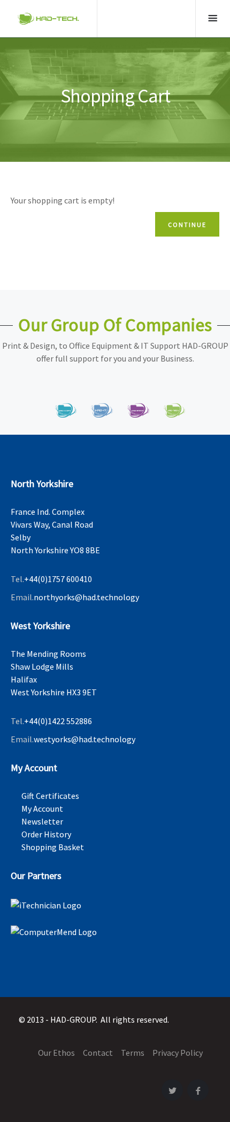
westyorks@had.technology (84, 739)
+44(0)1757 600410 (58, 579)
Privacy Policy (177, 1052)
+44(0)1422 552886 (58, 721)
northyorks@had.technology (86, 597)
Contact (98, 1052)
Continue (187, 225)
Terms (132, 1052)
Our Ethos (56, 1052)
